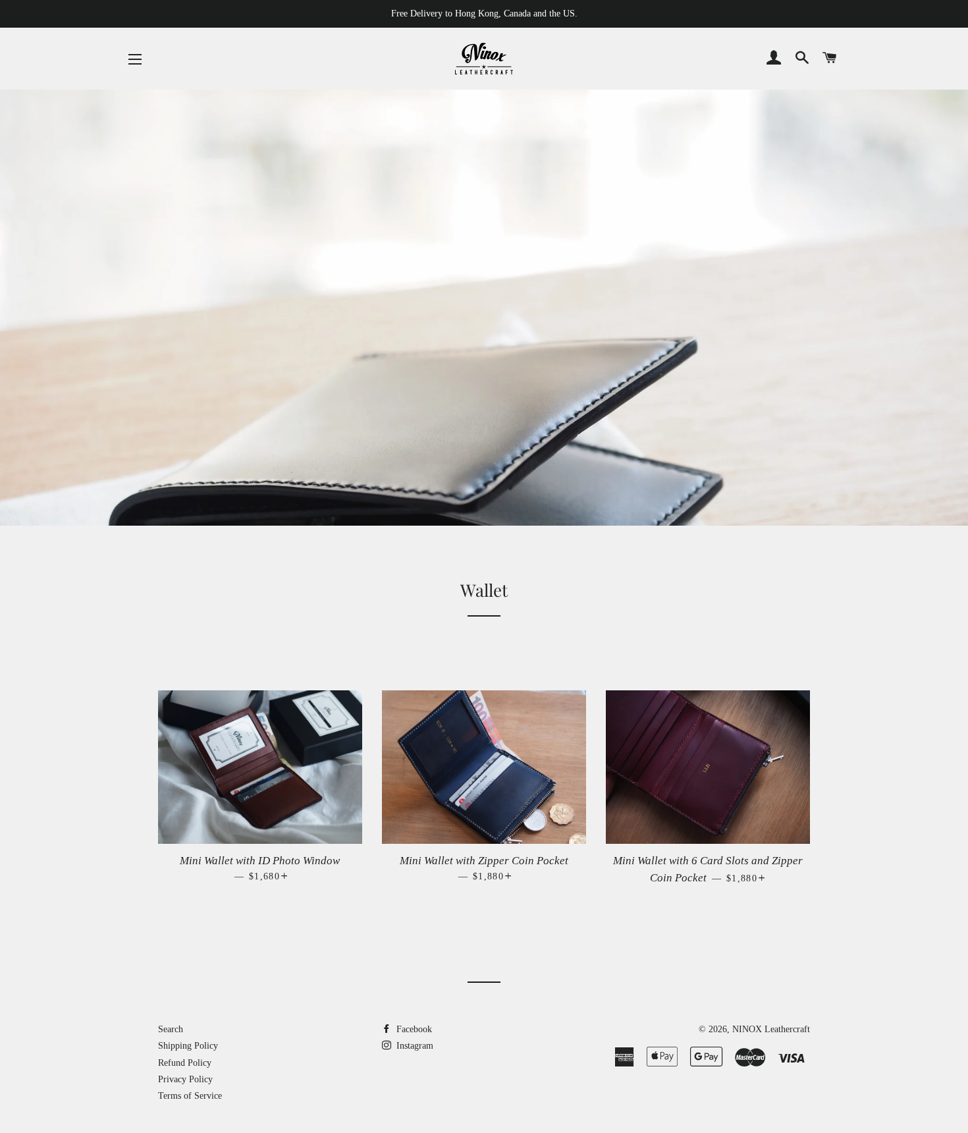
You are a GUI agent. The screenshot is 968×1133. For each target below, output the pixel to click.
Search (170, 1029)
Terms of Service (190, 1096)
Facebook (413, 1029)
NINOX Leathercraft (771, 1029)
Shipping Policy (188, 1046)
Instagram (413, 1046)
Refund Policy (184, 1063)
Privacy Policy (185, 1079)
